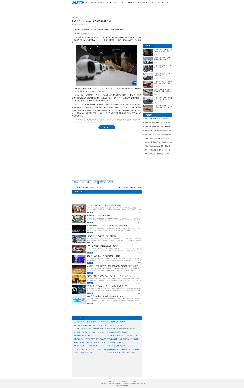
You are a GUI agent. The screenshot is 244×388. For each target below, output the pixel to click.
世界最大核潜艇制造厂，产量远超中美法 (163, 75)
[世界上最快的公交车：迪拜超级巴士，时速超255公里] (148, 100)
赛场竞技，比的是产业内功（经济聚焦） (102, 236)
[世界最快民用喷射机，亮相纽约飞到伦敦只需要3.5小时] (148, 84)
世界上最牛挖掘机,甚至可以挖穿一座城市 (162, 67)
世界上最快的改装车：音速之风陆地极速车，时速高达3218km (163, 107)
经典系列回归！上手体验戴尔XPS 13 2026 (103, 256)
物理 (95, 182)
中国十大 (123, 2)
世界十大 (116, 2)
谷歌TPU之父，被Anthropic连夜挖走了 (85, 346)
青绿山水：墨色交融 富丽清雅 (116, 346)
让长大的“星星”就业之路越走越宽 (117, 332)
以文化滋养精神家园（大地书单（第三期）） (90, 187)
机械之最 (78, 17)
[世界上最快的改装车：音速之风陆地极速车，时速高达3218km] (148, 108)
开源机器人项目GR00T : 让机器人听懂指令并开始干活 (108, 286)
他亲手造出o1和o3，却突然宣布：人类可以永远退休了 (108, 226)
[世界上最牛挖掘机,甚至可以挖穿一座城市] (148, 68)
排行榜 (167, 2)
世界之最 (101, 2)
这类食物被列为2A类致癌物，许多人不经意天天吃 (89, 332)
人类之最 (153, 2)
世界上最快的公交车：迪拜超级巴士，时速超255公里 (163, 99)
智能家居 (110, 182)
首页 (87, 2)
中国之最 (108, 2)
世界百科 (138, 2)
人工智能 (75, 182)
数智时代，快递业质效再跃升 (98, 216)
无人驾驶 (102, 182)
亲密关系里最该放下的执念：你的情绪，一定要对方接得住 (109, 276)
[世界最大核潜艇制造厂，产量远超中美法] (148, 76)
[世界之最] (78, 4)
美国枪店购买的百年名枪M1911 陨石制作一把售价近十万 (162, 91)
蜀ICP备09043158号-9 (122, 386)
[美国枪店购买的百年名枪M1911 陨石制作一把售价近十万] (148, 92)
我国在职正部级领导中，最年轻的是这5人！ (158, 118)
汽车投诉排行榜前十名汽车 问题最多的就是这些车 (162, 59)
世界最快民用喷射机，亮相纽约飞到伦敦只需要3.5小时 (163, 83)
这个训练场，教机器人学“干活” (116, 325)
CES (82, 182)
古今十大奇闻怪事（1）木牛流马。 (84, 335)
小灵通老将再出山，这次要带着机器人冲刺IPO (105, 205)
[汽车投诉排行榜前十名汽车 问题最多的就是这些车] (148, 60)
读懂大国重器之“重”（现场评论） (117, 322)
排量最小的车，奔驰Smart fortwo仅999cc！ (158, 138)
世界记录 (93, 2)
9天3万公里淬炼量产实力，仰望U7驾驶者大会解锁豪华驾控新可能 (112, 266)
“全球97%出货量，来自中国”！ (83, 352)
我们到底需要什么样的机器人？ (116, 342)
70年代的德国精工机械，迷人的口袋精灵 (102, 246)
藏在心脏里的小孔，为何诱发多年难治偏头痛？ (105, 296)
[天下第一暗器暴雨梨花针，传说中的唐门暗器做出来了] (148, 52)
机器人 (89, 182)
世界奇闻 (131, 2)
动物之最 (160, 2)
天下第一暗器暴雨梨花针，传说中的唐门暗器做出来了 (163, 51)
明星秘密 (145, 2)
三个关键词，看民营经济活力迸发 (132, 187)
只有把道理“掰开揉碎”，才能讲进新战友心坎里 (121, 352)
